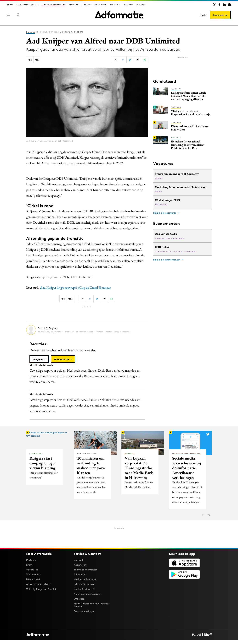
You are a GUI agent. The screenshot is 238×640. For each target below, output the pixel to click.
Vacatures (115, 4)
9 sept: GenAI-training (27, 4)
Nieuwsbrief (33, 579)
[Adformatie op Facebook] (219, 4)
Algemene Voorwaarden (87, 593)
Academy (128, 4)
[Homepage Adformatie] (119, 15)
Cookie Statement (84, 589)
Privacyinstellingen (84, 611)
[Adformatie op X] (214, 4)
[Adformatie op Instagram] (229, 4)
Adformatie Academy (38, 584)
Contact (78, 559)
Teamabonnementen (85, 569)
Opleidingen (100, 4)
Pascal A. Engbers (72, 32)
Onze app (79, 598)
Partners (140, 4)
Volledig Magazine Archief (41, 589)
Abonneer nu (220, 14)
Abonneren (80, 564)
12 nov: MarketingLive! (54, 4)
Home (10, 4)
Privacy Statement (84, 584)
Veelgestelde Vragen (85, 579)
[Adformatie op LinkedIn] (224, 4)
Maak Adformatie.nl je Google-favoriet (91, 605)
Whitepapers (33, 574)
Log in (202, 14)
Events (87, 4)
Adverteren (75, 4)
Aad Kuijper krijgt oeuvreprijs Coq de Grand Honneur (75, 287)
